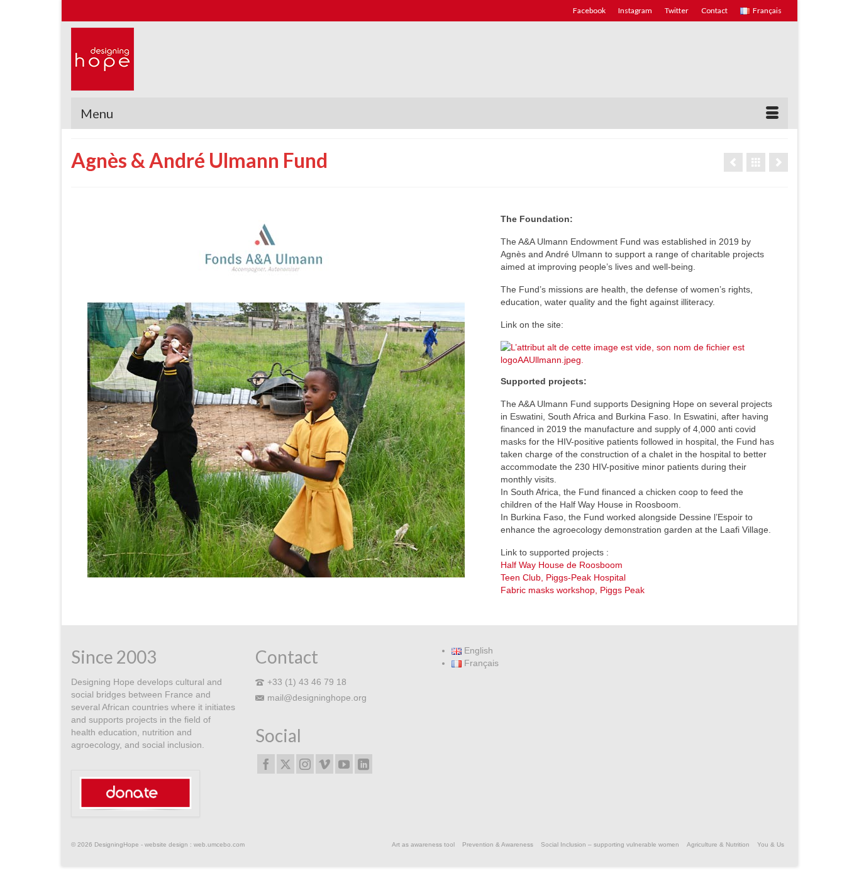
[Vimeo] (324, 764)
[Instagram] (305, 764)
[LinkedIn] (363, 764)
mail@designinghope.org (317, 698)
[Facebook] (266, 764)
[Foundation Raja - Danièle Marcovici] (733, 162)
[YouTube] (344, 764)
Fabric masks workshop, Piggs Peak (573, 590)
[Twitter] (285, 764)
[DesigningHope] (184, 59)
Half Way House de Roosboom (562, 565)
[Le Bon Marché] (778, 162)
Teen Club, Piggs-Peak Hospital (563, 577)
